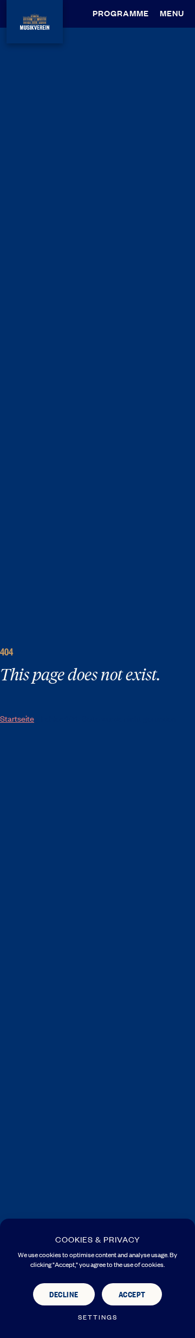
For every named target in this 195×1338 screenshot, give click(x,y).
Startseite (17, 718)
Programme (121, 12)
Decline (64, 1293)
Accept (132, 1293)
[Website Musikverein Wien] (34, 20)
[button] (174, 13)
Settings (98, 1317)
